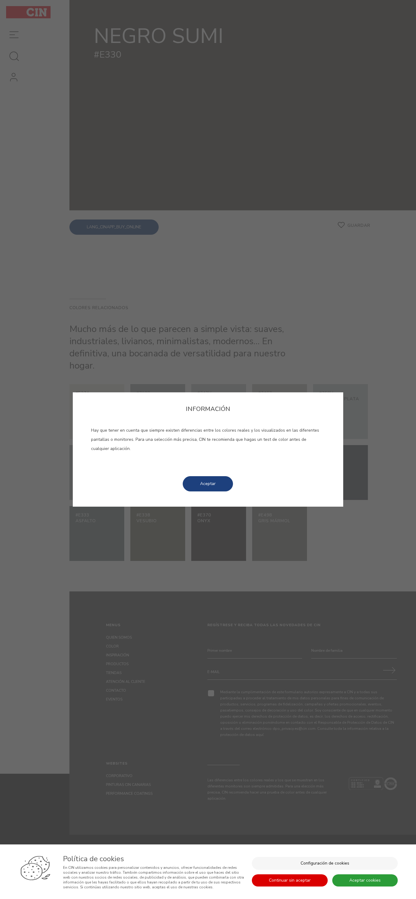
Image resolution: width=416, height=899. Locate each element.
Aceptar (208, 484)
